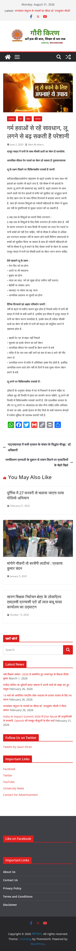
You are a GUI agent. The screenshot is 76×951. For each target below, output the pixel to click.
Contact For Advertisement (20, 795)
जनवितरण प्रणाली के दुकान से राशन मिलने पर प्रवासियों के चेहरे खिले (36, 462)
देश (20, 118)
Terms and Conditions (18, 896)
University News (13, 788)
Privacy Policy (12, 888)
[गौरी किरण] (7, 57)
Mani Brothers (36, 144)
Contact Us (10, 880)
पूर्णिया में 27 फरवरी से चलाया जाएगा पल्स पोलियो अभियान (35, 495)
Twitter (7, 775)
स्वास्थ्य (38, 118)
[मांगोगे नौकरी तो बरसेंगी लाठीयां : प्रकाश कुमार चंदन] (38, 523)
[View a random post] (68, 57)
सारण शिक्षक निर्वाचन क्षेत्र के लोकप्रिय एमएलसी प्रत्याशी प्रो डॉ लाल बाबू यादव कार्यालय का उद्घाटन (34, 602)
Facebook (9, 769)
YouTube (9, 782)
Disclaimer (10, 905)
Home (11, 118)
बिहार (28, 118)
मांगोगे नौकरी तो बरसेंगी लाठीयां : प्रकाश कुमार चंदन (35, 566)
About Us (9, 872)
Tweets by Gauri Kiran (17, 747)
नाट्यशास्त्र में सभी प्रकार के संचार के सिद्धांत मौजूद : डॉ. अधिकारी (39, 447)
